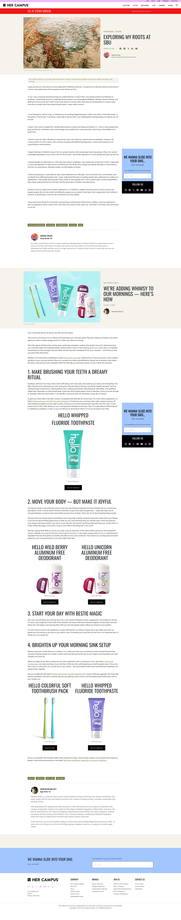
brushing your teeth (73, 358)
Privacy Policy (75, 891)
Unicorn (103, 533)
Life (153, 5)
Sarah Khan (115, 55)
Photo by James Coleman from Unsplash (37, 70)
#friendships (62, 225)
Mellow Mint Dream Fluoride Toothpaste (67, 674)
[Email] (136, 49)
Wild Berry (73, 533)
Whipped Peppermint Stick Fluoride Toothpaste (51, 401)
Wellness (145, 5)
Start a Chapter (119, 886)
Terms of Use (75, 894)
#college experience (36, 225)
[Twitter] (128, 49)
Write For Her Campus (121, 884)
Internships (138, 889)
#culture (50, 225)
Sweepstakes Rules (77, 896)
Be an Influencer (119, 891)
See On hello (50, 748)
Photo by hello (73, 481)
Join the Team (139, 886)
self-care (50, 778)
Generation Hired (98, 891)
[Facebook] (120, 49)
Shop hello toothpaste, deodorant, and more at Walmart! (85, 760)
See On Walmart (73, 487)
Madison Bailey (117, 311)
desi (80, 225)
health (31, 778)
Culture (126, 5)
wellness (60, 778)
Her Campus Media (77, 884)
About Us (74, 886)
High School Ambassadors (122, 889)
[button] (177, 5)
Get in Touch (139, 884)
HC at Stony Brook (39, 11)
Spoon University (97, 884)
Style (135, 5)
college (73, 225)
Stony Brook (108, 31)
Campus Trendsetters (121, 894)
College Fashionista (98, 886)
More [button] (170, 5)
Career (162, 5)
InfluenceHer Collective (99, 889)
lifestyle (40, 778)
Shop (72, 889)
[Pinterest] (124, 49)
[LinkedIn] (132, 49)
